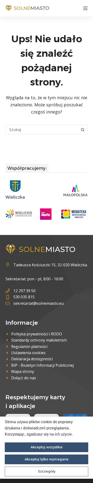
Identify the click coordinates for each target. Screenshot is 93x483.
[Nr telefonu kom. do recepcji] (34, 297)
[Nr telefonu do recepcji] (34, 291)
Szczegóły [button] (46, 471)
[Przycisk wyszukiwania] (82, 129)
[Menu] (85, 8)
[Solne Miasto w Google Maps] (46, 265)
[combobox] (42, 129)
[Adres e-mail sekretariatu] (34, 303)
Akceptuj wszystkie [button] (46, 447)
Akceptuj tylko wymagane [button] (46, 459)
